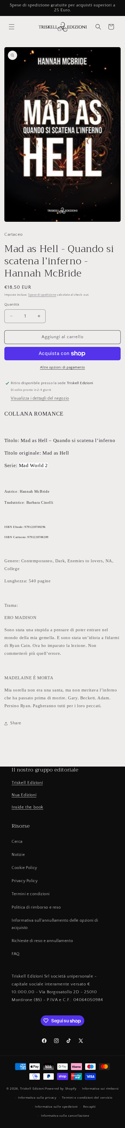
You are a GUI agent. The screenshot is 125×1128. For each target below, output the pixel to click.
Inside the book (27, 807)
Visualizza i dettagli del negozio (40, 398)
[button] (11, 26)
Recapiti (89, 1107)
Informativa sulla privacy (37, 1097)
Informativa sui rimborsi (100, 1088)
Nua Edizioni (24, 794)
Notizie (18, 854)
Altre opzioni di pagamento (62, 367)
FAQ (16, 954)
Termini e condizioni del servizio (87, 1097)
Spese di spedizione (42, 295)
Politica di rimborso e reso (36, 907)
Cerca (17, 841)
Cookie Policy (24, 867)
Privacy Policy (25, 881)
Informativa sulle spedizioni (56, 1107)
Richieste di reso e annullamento (42, 941)
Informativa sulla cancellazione (65, 1116)
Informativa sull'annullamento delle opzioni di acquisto (55, 924)
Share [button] (15, 723)
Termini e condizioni (31, 894)
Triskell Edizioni (27, 782)
